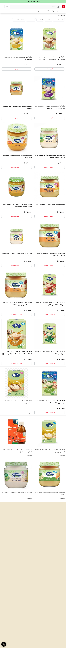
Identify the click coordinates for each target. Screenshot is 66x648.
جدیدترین (58, 20)
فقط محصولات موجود (18, 20)
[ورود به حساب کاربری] (7, 6)
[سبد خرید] (2, 7)
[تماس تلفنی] (3, 644)
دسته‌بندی (32, 20)
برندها (49, 20)
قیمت (41, 20)
